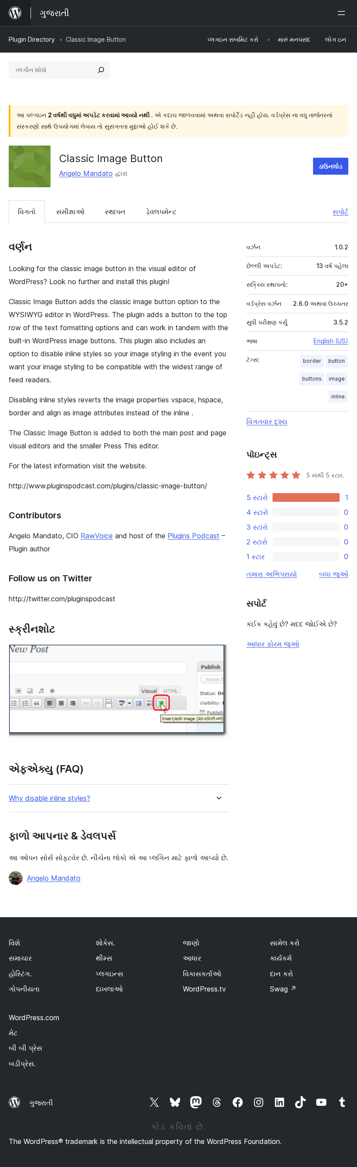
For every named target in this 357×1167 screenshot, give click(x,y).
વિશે (14, 942)
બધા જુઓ (333, 574)
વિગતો (27, 211)
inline (338, 396)
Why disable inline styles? (49, 798)
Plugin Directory (32, 39)
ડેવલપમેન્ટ (161, 211)
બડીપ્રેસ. (22, 1063)
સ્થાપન (115, 211)
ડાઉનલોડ (331, 166)
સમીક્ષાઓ (70, 211)
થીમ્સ (104, 958)
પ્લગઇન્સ (109, 973)
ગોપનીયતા (24, 989)
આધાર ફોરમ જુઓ (272, 644)
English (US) (330, 341)
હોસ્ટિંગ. (20, 973)
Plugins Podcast (193, 535)
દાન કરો (281, 973)
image (337, 378)
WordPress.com (34, 1017)
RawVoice (97, 535)
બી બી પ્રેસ (25, 1048)
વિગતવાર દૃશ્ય (266, 421)
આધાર (192, 958)
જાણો (191, 942)
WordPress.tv (204, 989)
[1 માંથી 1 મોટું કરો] (217, 656)
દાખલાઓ (109, 989)
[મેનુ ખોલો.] (343, 13)
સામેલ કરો (285, 942)
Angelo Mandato (86, 173)
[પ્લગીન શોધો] (101, 70)
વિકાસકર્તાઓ (202, 973)
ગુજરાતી (41, 1102)
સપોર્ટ (340, 211)
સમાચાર (20, 958)
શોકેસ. (105, 942)
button (336, 361)
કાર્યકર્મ (281, 958)
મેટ (13, 1032)
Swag (283, 989)
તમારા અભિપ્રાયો (271, 574)
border (312, 361)
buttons (312, 378)
